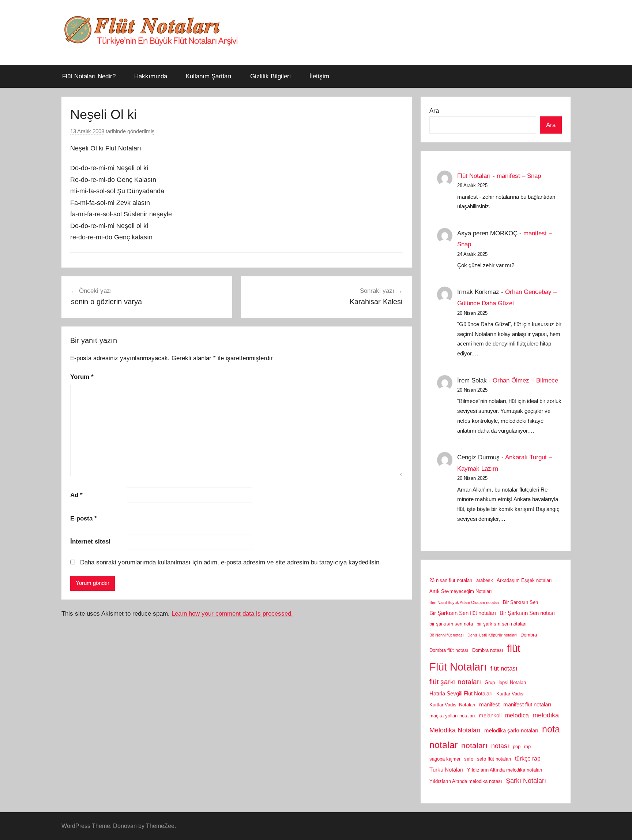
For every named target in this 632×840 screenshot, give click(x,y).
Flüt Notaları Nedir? (89, 76)
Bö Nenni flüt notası (446, 635)
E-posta (83, 518)
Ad (76, 495)
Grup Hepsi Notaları (505, 682)
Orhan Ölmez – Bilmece (525, 380)
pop (516, 746)
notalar (443, 745)
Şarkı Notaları (526, 780)
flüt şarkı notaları (455, 682)
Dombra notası (487, 650)
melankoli (490, 715)
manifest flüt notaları (527, 705)
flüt (513, 648)
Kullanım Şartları (209, 76)
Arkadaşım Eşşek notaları (524, 580)
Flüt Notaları (474, 175)
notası (500, 746)
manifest (489, 705)
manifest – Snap (519, 175)
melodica (517, 715)
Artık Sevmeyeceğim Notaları (460, 591)
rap (527, 746)
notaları (474, 745)
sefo (468, 759)
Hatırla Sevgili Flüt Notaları (461, 694)
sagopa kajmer (444, 759)
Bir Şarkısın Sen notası (527, 613)
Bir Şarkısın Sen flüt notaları (462, 613)
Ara (434, 110)
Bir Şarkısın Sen (520, 602)
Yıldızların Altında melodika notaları (504, 770)
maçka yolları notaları (452, 715)
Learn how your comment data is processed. (232, 613)
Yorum (82, 376)
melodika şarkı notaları (511, 730)
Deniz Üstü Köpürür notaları (492, 635)
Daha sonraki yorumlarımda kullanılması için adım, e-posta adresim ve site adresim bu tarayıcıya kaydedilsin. (230, 562)
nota (551, 729)
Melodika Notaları (455, 730)
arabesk (484, 580)
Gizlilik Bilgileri (270, 76)
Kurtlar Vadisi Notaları (452, 705)
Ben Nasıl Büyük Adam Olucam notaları (464, 602)
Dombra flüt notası (449, 650)
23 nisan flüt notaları (451, 580)
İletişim (319, 76)
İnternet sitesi (90, 541)
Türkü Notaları (446, 770)
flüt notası (504, 668)
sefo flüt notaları (494, 759)
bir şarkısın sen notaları (502, 624)
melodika (546, 715)
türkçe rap (528, 758)
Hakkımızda (150, 76)
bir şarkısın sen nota (451, 624)
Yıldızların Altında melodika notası (465, 781)
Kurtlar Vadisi (510, 694)
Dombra (528, 635)
